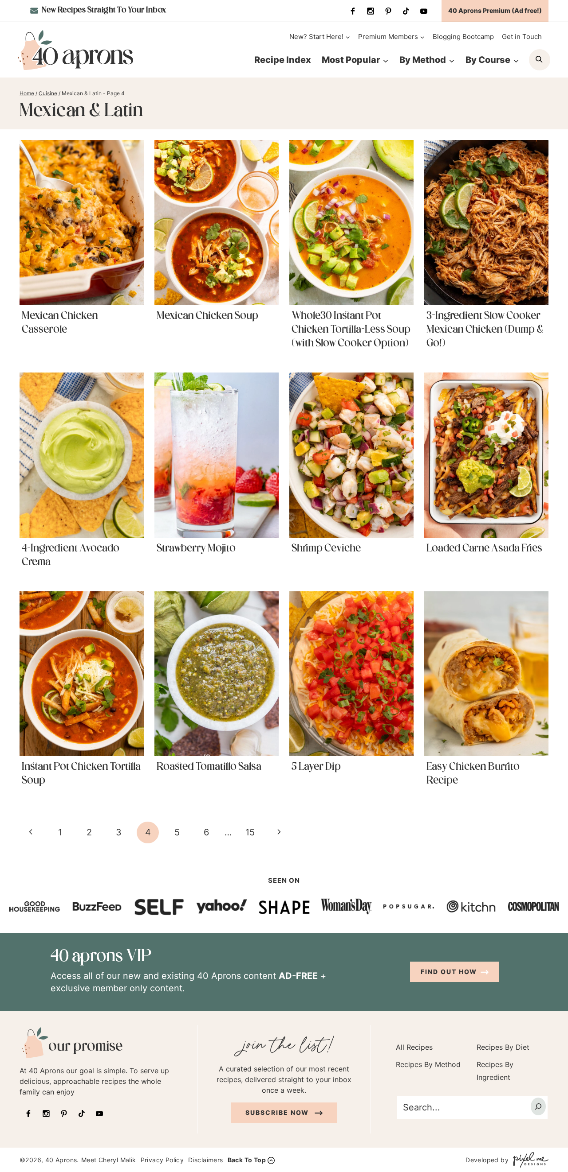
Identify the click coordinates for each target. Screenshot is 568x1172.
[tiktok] (406, 11)
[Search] (538, 1106)
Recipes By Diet (503, 1047)
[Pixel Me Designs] (528, 1160)
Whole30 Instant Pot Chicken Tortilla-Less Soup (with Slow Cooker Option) (351, 330)
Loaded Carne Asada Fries (484, 548)
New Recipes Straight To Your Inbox (103, 11)
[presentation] (82, 222)
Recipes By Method (428, 1064)
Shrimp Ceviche (326, 548)
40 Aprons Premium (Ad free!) (495, 10)
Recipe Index (282, 59)
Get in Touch (522, 36)
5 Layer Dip (316, 767)
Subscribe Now (278, 1112)
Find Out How (449, 971)
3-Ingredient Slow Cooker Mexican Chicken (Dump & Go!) (484, 330)
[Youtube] (424, 11)
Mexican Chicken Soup (207, 316)
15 (250, 832)
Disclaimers (205, 1160)
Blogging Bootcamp (463, 36)
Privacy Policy (162, 1160)
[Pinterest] (388, 11)
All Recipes (414, 1047)
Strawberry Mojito (196, 548)
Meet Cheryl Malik (108, 1160)
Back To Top (247, 1160)
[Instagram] (370, 11)
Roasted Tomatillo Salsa (209, 767)
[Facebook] (353, 11)
